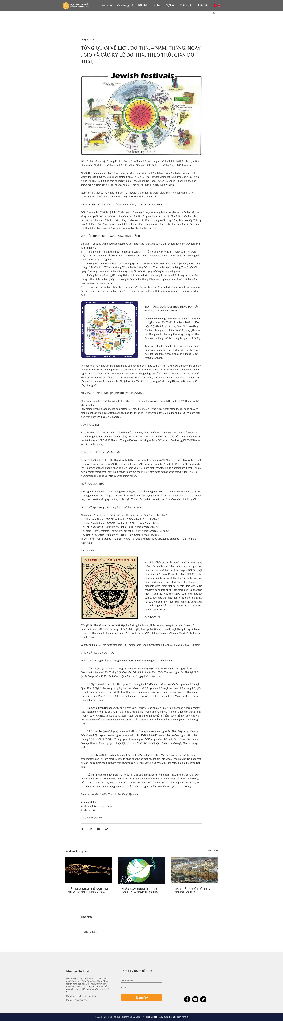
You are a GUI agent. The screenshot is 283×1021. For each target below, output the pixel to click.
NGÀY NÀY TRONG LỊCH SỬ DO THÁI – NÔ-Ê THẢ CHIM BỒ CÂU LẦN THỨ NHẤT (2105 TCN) (140, 890)
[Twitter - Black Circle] (203, 999)
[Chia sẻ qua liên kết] (106, 828)
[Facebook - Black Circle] (187, 999)
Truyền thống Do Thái (92, 817)
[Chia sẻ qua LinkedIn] (98, 828)
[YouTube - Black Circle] (195, 999)
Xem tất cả (213, 850)
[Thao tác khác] (200, 40)
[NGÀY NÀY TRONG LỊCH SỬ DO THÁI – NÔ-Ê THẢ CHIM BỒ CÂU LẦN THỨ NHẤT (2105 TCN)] (141, 870)
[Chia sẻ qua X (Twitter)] (90, 828)
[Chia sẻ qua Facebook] (82, 828)
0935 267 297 (80, 1000)
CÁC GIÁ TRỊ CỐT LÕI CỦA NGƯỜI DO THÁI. (192, 890)
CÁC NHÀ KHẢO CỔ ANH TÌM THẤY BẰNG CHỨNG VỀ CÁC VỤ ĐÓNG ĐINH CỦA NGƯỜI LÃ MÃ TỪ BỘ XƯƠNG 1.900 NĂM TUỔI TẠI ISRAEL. (88, 890)
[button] (124, 5)
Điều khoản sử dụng (159, 1017)
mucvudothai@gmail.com (85, 996)
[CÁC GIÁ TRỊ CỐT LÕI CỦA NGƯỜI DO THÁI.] (194, 870)
